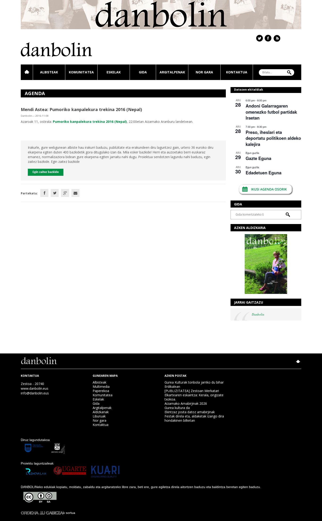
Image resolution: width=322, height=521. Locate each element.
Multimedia (101, 386)
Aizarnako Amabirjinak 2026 (186, 403)
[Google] (65, 193)
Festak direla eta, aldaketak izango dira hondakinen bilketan (194, 418)
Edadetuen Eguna (263, 173)
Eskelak (114, 72)
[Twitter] (55, 193)
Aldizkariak (101, 412)
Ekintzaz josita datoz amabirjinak (190, 412)
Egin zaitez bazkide (46, 172)
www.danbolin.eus (34, 388)
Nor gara (204, 72)
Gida (143, 72)
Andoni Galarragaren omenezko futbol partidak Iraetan (271, 112)
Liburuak (99, 416)
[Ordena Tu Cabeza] (42, 513)
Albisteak (49, 72)
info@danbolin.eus (35, 393)
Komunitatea (81, 72)
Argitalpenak (172, 72)
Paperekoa (101, 391)
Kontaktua (236, 72)
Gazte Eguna (258, 158)
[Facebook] (44, 193)
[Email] (75, 193)
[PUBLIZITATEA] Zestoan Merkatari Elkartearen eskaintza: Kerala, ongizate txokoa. (194, 395)
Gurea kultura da (177, 407)
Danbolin (258, 314)
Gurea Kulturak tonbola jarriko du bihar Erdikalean (194, 384)
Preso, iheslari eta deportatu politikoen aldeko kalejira (273, 138)
